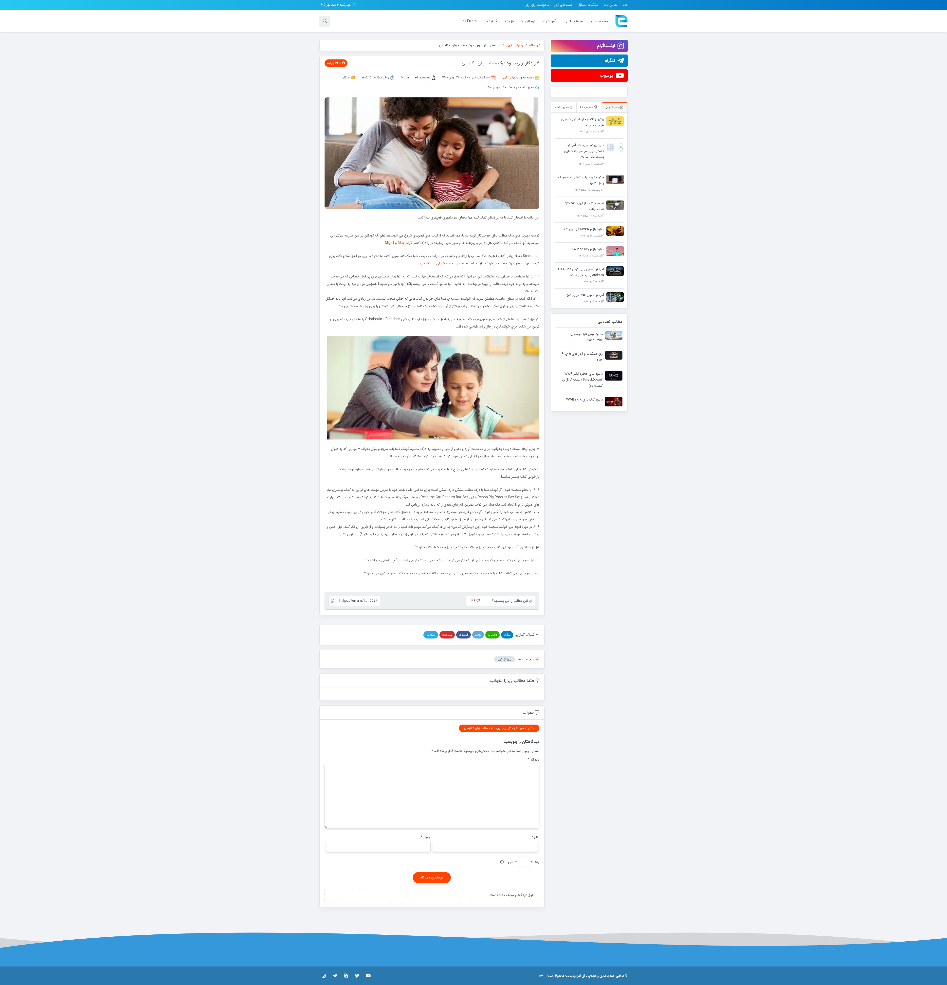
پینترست (447, 634)
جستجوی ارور (563, 4)
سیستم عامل (574, 21)
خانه (625, 4)
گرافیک (492, 21)
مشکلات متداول (588, 4)
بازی (511, 21)
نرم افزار (530, 21)
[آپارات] (346, 975)
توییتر (478, 634)
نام (534, 837)
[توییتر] (357, 975)
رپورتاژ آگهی (510, 77)
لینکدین (431, 634)
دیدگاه (533, 759)
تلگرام (507, 634)
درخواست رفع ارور (537, 4)
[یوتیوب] (368, 975)
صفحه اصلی (599, 21)
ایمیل (426, 837)
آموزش (551, 21)
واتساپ (492, 634)
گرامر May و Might (398, 243)
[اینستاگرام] (323, 975)
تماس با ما (610, 4)
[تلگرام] (334, 975)
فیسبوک (463, 634)
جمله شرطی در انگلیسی (436, 263)
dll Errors (470, 21)
